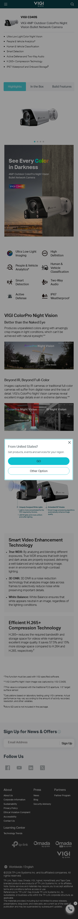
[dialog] (39, 459)
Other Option (39, 471)
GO (39, 461)
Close (69, 442)
